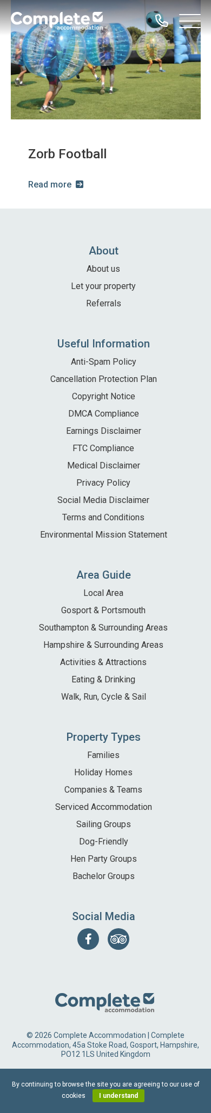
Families (103, 755)
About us (103, 269)
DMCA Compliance (103, 413)
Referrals (103, 303)
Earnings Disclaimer (103, 431)
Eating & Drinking (103, 679)
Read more (49, 184)
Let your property (103, 286)
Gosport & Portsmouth (103, 610)
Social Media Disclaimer (103, 500)
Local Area (103, 593)
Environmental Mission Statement (103, 534)
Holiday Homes (103, 772)
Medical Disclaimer (103, 465)
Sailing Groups (103, 824)
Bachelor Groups (103, 876)
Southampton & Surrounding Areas (103, 627)
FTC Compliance (103, 448)
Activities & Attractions (103, 662)
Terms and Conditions (103, 517)
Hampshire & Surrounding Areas (103, 645)
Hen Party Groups (103, 859)
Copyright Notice (103, 396)
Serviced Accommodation (103, 807)
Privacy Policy (103, 483)
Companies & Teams (103, 790)
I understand (118, 1095)
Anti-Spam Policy (103, 362)
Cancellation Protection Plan (103, 379)
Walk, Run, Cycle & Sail (103, 697)
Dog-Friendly (103, 841)
